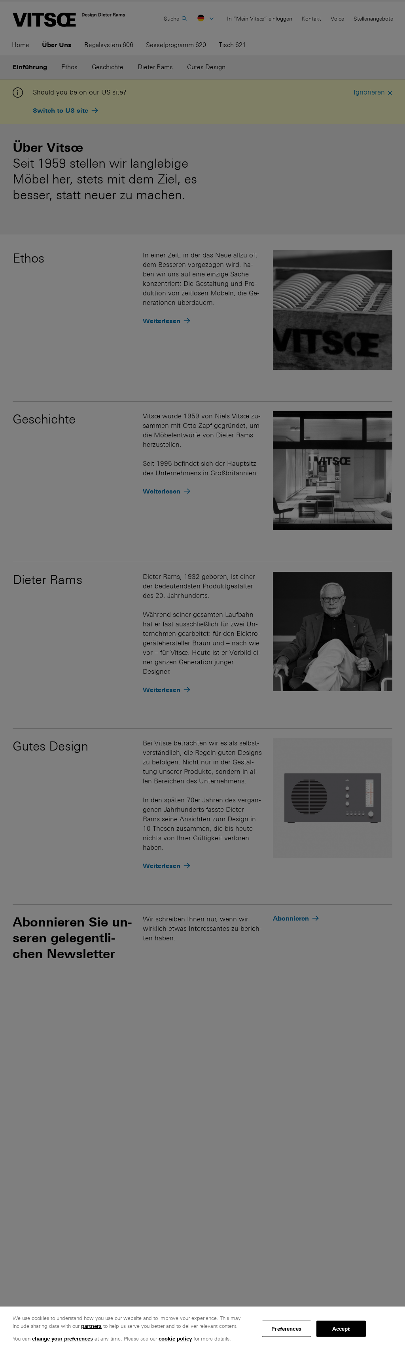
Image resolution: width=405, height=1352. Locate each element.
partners (91, 1326)
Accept (341, 1328)
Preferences (286, 1328)
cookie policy (175, 1339)
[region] (202, 1329)
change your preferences (62, 1339)
